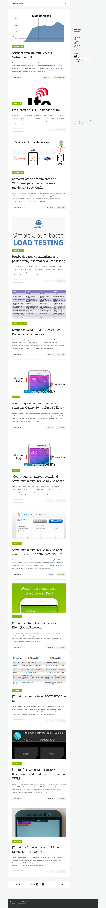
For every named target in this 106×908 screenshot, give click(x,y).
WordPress (82, 123)
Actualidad (17, 690)
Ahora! (78, 61)
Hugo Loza (46, 77)
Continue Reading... (18, 77)
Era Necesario (82, 120)
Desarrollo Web (18, 46)
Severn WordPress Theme (79, 121)
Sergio (50, 130)
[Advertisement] (85, 13)
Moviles (16, 397)
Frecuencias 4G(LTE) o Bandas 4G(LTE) (37, 110)
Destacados (17, 103)
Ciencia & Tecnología (19, 323)
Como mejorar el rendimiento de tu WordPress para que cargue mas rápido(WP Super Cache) (35, 183)
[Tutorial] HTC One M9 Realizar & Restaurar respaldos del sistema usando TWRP (38, 774)
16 (45, 884)
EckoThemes (89, 121)
